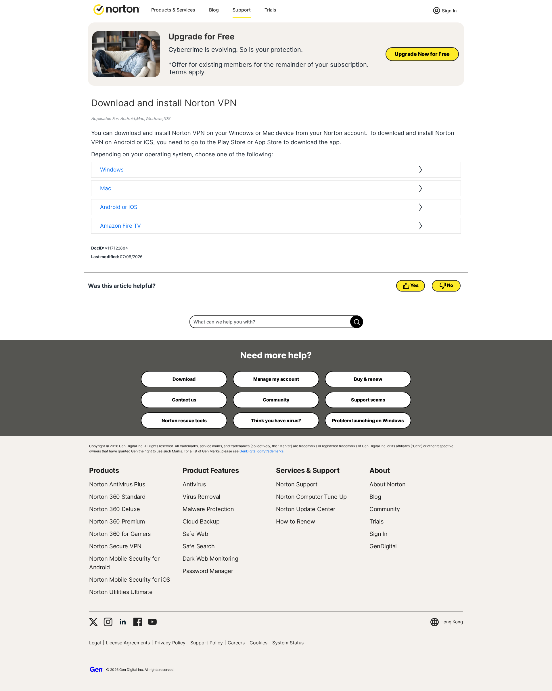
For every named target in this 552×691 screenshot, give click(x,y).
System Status (288, 643)
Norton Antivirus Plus (117, 484)
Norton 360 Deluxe (114, 509)
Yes (414, 285)
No (450, 285)
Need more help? (276, 355)
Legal (95, 643)
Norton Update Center (305, 509)
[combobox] (276, 321)
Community (384, 509)
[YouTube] (152, 622)
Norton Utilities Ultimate (121, 592)
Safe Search (199, 546)
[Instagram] (107, 622)
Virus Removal (201, 496)
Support (242, 10)
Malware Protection (208, 509)
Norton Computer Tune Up (311, 496)
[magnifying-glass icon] (356, 321)
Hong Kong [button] (451, 622)
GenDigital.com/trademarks (261, 451)
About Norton (387, 484)
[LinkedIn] (122, 622)
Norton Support (296, 484)
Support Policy (206, 643)
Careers (236, 643)
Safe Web (195, 533)
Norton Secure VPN (115, 546)
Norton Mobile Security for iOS (129, 579)
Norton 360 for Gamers (120, 533)
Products (104, 470)
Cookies (258, 643)
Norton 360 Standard (117, 496)
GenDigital (383, 546)
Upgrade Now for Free (422, 54)
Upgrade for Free (201, 36)
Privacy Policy (170, 643)
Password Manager (208, 571)
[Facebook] (137, 622)
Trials (270, 10)
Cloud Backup (201, 521)
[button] (116, 9)
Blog (214, 10)
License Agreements (128, 643)
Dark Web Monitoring (210, 558)
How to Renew (295, 521)
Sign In (449, 11)
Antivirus (194, 484)
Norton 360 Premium (117, 521)
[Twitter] (93, 622)
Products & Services (173, 10)
